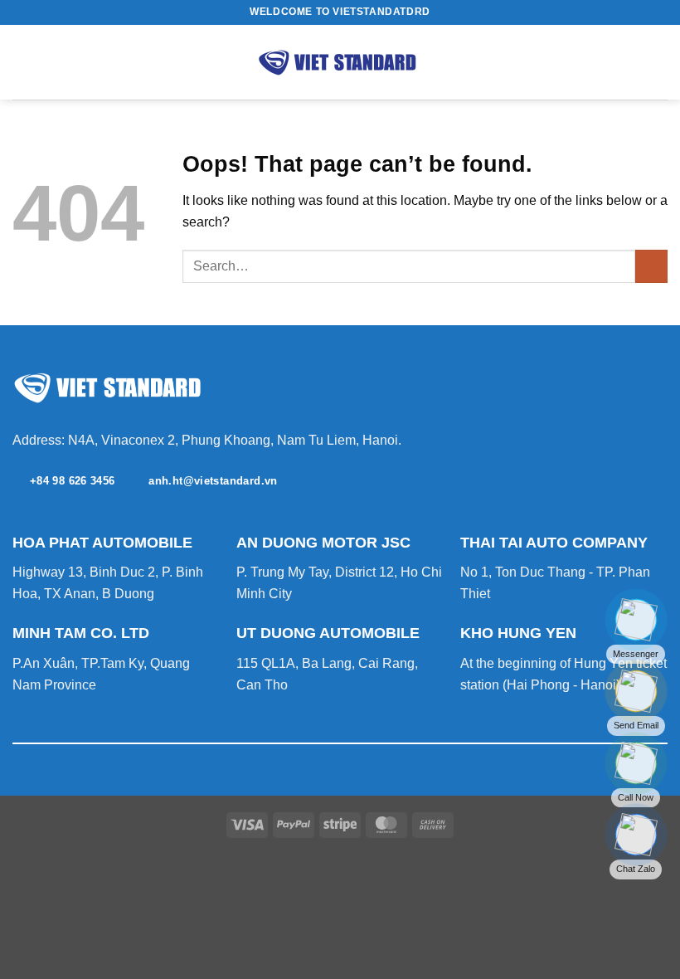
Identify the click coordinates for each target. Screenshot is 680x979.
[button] (22, 61)
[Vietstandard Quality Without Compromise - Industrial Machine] (340, 62)
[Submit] (651, 266)
